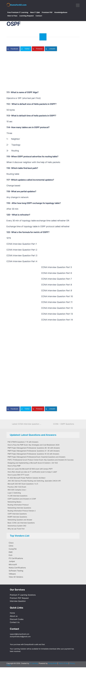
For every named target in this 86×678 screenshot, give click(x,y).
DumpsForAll (52, 663)
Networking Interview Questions (19, 508)
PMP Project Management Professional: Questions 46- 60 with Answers (34, 448)
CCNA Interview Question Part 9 (56, 290)
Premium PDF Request (19, 598)
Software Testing (16, 571)
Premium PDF (47, 12)
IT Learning (34, 663)
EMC (11, 552)
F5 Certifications (16, 558)
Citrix (11, 546)
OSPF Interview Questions (17, 514)
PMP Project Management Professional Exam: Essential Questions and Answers (36, 457)
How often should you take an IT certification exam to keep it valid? (32, 472)
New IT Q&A (35, 12)
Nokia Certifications (17, 568)
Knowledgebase (60, 12)
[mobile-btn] (78, 5)
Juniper (12, 561)
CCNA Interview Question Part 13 (57, 314)
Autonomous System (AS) (17, 526)
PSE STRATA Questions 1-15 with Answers (23, 442)
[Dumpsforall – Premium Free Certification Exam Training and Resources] (16, 4)
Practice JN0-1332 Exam (17, 487)
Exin (10, 555)
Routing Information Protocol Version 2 (21, 511)
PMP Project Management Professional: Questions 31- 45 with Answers (34, 451)
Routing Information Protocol (18, 505)
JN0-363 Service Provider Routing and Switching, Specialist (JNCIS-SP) (34, 481)
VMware (12, 574)
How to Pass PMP (14, 466)
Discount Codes (16, 619)
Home (12, 613)
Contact (39, 16)
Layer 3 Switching (14, 493)
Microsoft (13, 564)
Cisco (11, 543)
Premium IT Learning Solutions (23, 595)
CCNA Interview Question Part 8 (56, 284)
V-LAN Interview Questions (17, 496)
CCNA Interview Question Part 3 (21, 255)
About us (13, 616)
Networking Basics (14, 502)
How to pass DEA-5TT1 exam (18, 475)
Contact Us (14, 622)
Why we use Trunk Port (16, 529)
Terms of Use (63, 663)
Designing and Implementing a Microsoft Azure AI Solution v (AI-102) (33, 463)
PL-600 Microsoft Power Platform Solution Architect (26, 478)
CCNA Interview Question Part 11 (56, 302)
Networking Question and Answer (20, 520)
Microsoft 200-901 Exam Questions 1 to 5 (23, 484)
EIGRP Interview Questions (17, 517)
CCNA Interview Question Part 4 (21, 261)
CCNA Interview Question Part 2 (21, 250)
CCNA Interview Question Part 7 (56, 279)
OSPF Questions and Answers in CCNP (22, 499)
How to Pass (12, 16)
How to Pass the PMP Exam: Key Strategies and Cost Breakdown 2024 (33, 445)
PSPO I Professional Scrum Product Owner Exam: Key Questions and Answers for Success (40, 460)
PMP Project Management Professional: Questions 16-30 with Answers (33, 454)
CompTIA (13, 549)
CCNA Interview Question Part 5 (56, 267)
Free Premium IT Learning (17, 12)
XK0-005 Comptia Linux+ (17, 490)
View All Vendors (16, 577)
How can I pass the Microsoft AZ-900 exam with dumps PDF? (30, 469)
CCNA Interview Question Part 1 (21, 244)
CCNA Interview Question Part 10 (57, 296)
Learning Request (26, 16)
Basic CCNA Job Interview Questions (21, 523)
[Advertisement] (45, 72)
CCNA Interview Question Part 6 (56, 273)
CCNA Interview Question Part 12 (57, 308)
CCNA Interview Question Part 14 (57, 320)
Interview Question (18, 601)
